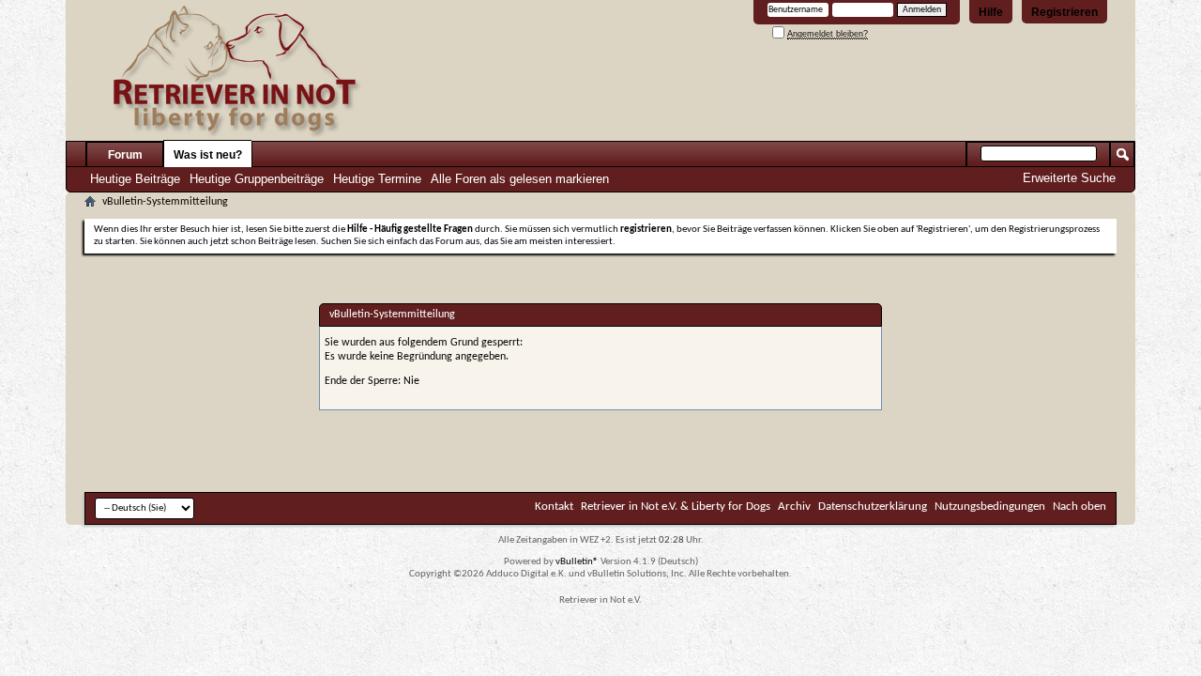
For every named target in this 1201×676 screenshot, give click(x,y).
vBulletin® (577, 562)
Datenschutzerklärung (872, 506)
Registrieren (1064, 12)
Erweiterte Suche (1069, 178)
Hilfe (991, 12)
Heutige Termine (377, 179)
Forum (125, 154)
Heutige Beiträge (135, 179)
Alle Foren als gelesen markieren (520, 179)
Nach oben (1079, 506)
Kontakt (554, 506)
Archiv (794, 506)
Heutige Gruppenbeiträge (257, 179)
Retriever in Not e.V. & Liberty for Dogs (675, 506)
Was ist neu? (208, 154)
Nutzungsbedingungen (990, 506)
